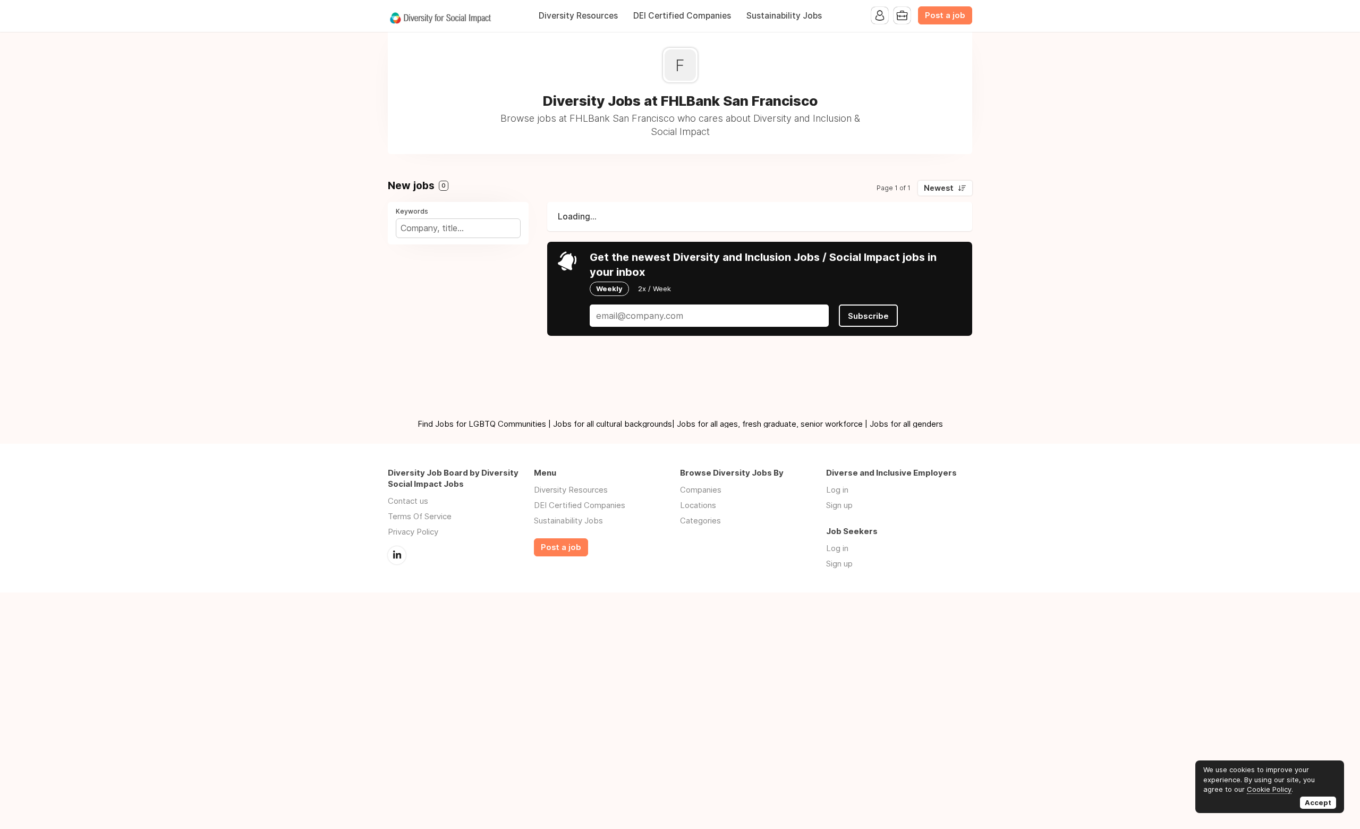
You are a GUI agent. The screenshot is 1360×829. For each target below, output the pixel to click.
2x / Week (654, 288)
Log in (837, 490)
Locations (698, 505)
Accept (1318, 802)
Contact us (408, 501)
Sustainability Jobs (784, 16)
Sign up (839, 505)
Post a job (945, 15)
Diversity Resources (578, 16)
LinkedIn (397, 555)
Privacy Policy (413, 532)
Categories (700, 520)
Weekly (609, 288)
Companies (700, 490)
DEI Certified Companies (682, 16)
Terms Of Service (420, 516)
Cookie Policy (1269, 789)
